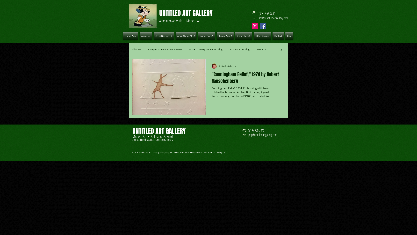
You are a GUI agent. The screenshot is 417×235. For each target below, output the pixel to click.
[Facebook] (263, 26)
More (260, 49)
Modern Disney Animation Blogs (206, 49)
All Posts (136, 49)
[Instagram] (255, 26)
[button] (164, 36)
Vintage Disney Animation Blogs (165, 49)
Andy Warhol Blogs (240, 49)
